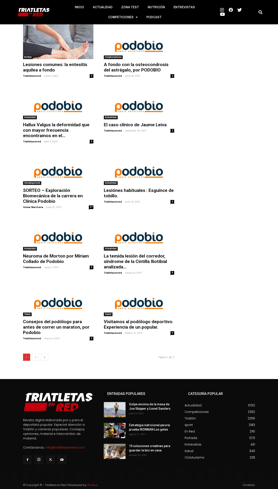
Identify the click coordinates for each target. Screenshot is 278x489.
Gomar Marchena (33, 207)
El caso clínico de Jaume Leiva (135, 124)
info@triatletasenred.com (65, 447)
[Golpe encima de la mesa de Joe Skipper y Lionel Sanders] (115, 409)
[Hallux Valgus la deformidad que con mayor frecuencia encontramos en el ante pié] (58, 102)
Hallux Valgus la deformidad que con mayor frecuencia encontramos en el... (56, 130)
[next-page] (44, 357)
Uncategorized (32, 183)
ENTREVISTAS (184, 7)
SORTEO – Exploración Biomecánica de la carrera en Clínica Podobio (53, 196)
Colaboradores (113, 57)
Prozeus (93, 485)
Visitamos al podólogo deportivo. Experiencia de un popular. (138, 324)
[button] (260, 12)
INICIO (79, 7)
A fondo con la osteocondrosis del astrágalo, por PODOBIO (136, 67)
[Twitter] (50, 460)
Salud (27, 314)
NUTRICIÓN (156, 7)
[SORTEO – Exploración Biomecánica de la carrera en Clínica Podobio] (58, 167)
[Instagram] (39, 460)
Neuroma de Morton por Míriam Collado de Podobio (56, 258)
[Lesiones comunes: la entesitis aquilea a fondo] (58, 41)
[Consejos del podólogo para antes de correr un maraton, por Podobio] (58, 298)
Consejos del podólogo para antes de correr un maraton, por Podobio (56, 327)
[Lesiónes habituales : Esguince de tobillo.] (139, 167)
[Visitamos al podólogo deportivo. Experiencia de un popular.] (139, 298)
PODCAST (154, 17)
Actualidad (30, 117)
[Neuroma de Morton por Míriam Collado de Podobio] (58, 233)
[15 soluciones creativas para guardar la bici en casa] (115, 451)
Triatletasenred (32, 76)
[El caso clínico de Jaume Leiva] (139, 102)
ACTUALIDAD (103, 7)
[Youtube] (62, 460)
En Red (27, 57)
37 (91, 207)
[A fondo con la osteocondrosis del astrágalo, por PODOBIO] (139, 41)
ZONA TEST (130, 7)
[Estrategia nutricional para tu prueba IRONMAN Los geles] (115, 430)
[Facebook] (27, 460)
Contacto (249, 485)
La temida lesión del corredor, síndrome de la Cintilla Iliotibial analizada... (135, 261)
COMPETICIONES (121, 17)
